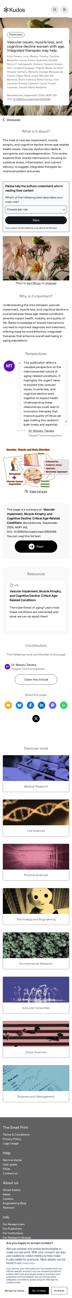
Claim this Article (36, 679)
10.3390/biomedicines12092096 (31, 99)
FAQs (6, 1169)
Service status (12, 1160)
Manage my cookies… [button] (15, 1290)
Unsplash (50, 283)
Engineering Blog (14, 1203)
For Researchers (14, 1224)
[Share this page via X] (36, 718)
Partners (8, 1207)
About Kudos (11, 1190)
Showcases (13, 119)
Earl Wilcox (34, 283)
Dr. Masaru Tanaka (41, 431)
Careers (8, 1199)
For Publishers (12, 1228)
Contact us (10, 1173)
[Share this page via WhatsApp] (63, 705)
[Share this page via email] (8, 705)
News (6, 1194)
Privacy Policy (12, 1139)
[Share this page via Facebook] (30, 705)
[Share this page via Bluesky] (19, 705)
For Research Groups (17, 1237)
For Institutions (13, 1233)
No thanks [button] (59, 1290)
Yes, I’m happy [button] (39, 1290)
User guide (10, 1164)
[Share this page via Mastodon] (52, 705)
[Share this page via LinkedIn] (41, 705)
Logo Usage (11, 1143)
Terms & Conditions (16, 1134)
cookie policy (28, 1263)
